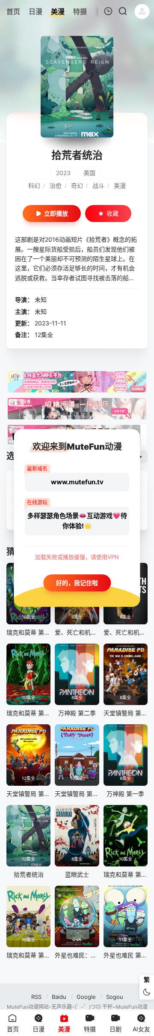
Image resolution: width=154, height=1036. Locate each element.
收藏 (112, 213)
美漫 (120, 185)
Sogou (114, 996)
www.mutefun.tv (77, 482)
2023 (63, 172)
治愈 (56, 185)
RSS (36, 996)
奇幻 (77, 185)
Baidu (59, 996)
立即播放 (56, 213)
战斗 (98, 185)
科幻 (34, 185)
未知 (41, 299)
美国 (89, 172)
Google (86, 996)
